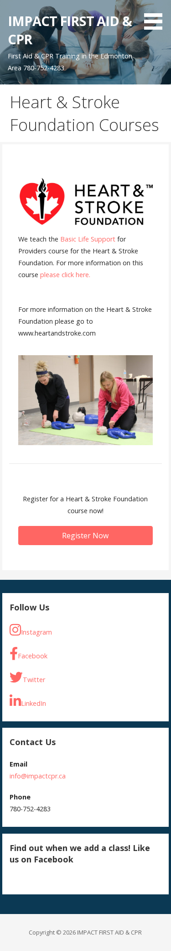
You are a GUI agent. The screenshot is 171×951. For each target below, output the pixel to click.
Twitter (34, 679)
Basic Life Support (87, 239)
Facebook (32, 656)
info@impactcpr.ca (38, 776)
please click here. (65, 274)
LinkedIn (33, 703)
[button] (156, 16)
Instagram (36, 632)
